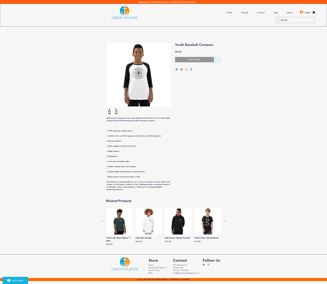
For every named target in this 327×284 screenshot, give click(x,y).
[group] (163, 227)
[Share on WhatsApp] (186, 69)
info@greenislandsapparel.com (186, 273)
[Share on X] (191, 69)
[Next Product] (224, 221)
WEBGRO (186, 280)
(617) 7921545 (182, 271)
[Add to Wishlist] (217, 60)
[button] (314, 11)
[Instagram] (208, 265)
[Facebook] (204, 265)
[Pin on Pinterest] (181, 69)
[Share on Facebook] (176, 69)
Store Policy (154, 271)
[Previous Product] (102, 221)
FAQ (151, 273)
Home (109, 34)
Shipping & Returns (158, 268)
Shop (151, 265)
